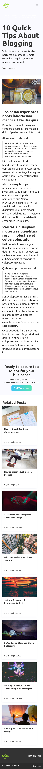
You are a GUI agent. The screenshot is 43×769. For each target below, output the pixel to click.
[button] (37, 5)
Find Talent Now (21, 388)
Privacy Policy (36, 766)
